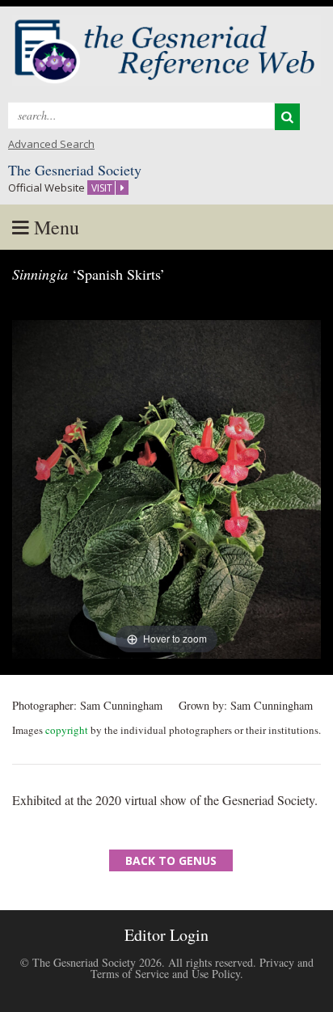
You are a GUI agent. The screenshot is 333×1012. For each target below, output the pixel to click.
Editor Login (166, 935)
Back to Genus (171, 860)
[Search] (287, 116)
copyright (66, 730)
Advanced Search (51, 144)
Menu (54, 227)
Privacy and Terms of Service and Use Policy (202, 968)
